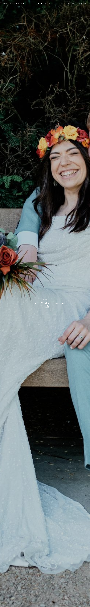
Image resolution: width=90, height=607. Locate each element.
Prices (23, 3)
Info (11, 3)
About (68, 3)
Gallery (5, 3)
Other (73, 3)
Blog (85, 3)
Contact (79, 3)
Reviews (16, 3)
